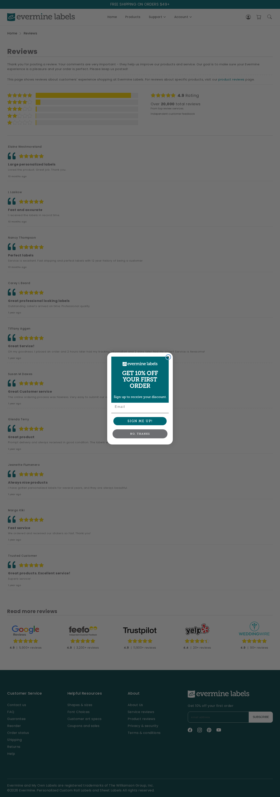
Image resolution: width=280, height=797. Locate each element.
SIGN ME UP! (140, 421)
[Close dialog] (168, 357)
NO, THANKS (140, 433)
